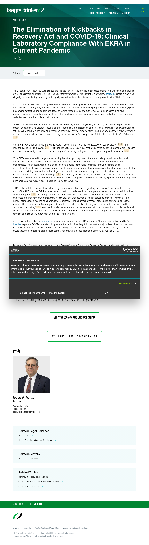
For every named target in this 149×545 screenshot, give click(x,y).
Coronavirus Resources (28, 486)
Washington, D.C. (20, 406)
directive (17, 224)
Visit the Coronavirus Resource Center (74, 317)
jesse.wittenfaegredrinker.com (26, 411)
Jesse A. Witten (34, 73)
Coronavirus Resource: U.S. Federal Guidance (38, 481)
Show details (125, 283)
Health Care (23, 435)
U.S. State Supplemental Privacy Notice (47, 528)
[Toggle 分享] (20, 58)
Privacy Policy (27, 528)
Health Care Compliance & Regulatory (35, 440)
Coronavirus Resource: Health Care (33, 476)
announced (46, 220)
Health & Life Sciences (28, 458)
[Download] (14, 58)
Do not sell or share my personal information (42, 292)
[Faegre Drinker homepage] (25, 10)
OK (106, 292)
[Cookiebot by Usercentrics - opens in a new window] (125, 250)
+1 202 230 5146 (20, 409)
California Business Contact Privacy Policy (75, 528)
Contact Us (16, 528)
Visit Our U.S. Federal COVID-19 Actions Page (74, 336)
